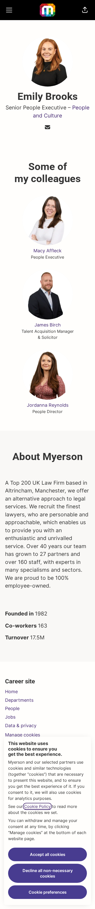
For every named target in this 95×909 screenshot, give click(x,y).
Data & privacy (20, 725)
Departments (19, 700)
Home (11, 691)
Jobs (10, 717)
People (12, 708)
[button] (85, 10)
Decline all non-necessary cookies (48, 873)
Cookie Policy (37, 806)
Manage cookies (22, 734)
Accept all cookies (47, 854)
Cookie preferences (48, 892)
